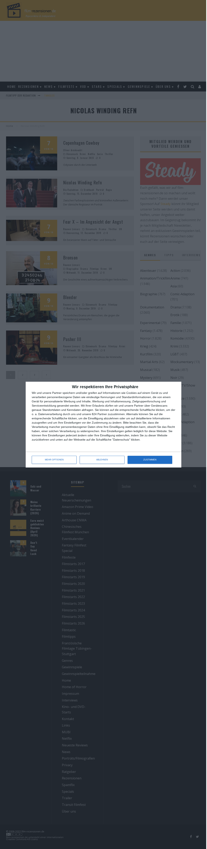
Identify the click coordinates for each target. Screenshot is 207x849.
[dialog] (103, 425)
